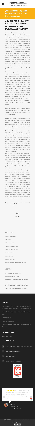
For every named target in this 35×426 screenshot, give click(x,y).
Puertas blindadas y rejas (11, 246)
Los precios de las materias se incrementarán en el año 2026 (16, 313)
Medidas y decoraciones (11, 249)
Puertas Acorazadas (10, 236)
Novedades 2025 (6, 317)
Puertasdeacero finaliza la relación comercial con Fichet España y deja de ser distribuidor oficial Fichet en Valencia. (17, 307)
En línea (7, 336)
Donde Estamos (9, 252)
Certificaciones (9, 256)
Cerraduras (8, 239)
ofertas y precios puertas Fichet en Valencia (16, 285)
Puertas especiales (10, 259)
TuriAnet (19, 422)
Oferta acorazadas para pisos (13, 273)
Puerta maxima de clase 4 (12, 276)
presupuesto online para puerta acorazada (16, 262)
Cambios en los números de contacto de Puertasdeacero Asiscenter (16, 326)
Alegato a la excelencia (8, 321)
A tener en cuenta (9, 243)
